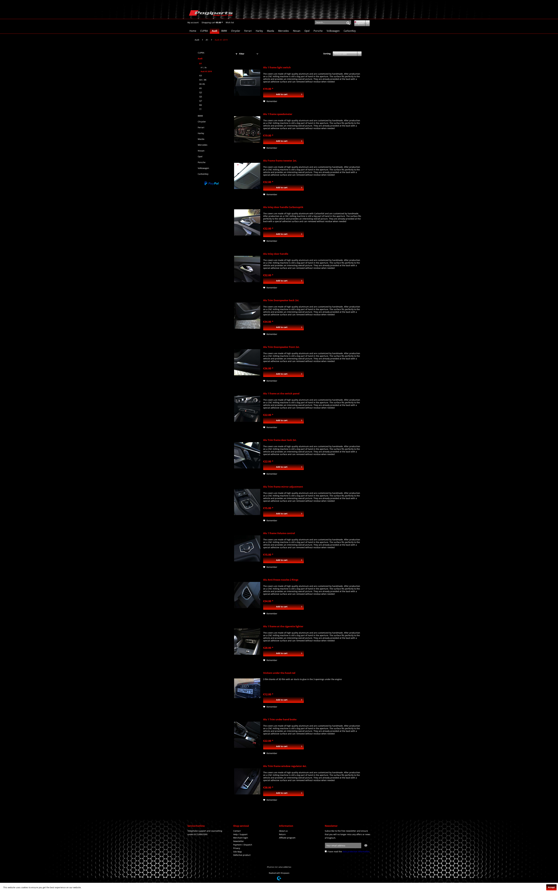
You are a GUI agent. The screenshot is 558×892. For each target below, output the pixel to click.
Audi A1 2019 (206, 71)
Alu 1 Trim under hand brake (279, 719)
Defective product (242, 855)
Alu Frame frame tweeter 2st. (280, 160)
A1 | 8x (204, 67)
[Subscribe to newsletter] (365, 845)
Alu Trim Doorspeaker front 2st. (281, 347)
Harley (201, 133)
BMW (200, 115)
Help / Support (240, 834)
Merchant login (240, 837)
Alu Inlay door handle (275, 253)
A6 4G (202, 84)
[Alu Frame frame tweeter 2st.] (247, 176)
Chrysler (202, 121)
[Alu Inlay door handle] (247, 269)
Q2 (200, 92)
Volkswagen (203, 168)
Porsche (201, 162)
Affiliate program (287, 837)
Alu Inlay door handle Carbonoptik (283, 207)
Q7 (200, 100)
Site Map (237, 851)
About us (283, 830)
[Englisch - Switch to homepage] (211, 13)
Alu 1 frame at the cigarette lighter (283, 626)
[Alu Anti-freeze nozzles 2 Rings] (247, 595)
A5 (200, 88)
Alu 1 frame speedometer (277, 114)
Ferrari (201, 127)
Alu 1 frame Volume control (279, 533)
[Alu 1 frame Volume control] (247, 548)
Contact (237, 830)
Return (282, 834)
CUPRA (201, 52)
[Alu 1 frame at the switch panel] (247, 408)
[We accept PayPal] (211, 183)
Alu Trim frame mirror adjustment (283, 486)
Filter (241, 53)
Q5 (200, 96)
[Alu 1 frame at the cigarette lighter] (247, 641)
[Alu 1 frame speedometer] (247, 129)
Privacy (236, 848)
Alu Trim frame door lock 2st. (280, 440)
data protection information (356, 851)
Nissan (201, 150)
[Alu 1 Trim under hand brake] (247, 734)
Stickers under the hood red (279, 673)
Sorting (327, 53)
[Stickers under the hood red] (247, 688)
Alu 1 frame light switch (277, 67)
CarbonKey (203, 174)
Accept (551, 887)
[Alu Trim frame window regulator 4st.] (247, 781)
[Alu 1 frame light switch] (247, 82)
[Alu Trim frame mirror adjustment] (247, 502)
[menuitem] (193, 22)
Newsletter (238, 841)
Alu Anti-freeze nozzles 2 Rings (280, 579)
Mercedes (202, 144)
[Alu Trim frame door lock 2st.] (247, 455)
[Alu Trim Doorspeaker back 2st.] (247, 315)
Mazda (201, 139)
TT (200, 109)
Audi (200, 58)
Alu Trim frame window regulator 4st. (285, 766)
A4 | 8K (202, 79)
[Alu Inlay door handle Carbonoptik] (247, 222)
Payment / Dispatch (242, 844)
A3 (200, 75)
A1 (200, 63)
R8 (200, 105)
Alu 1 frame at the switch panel (281, 393)
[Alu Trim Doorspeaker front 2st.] (247, 362)
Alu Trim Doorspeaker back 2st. (281, 300)
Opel (200, 156)
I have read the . (348, 851)
